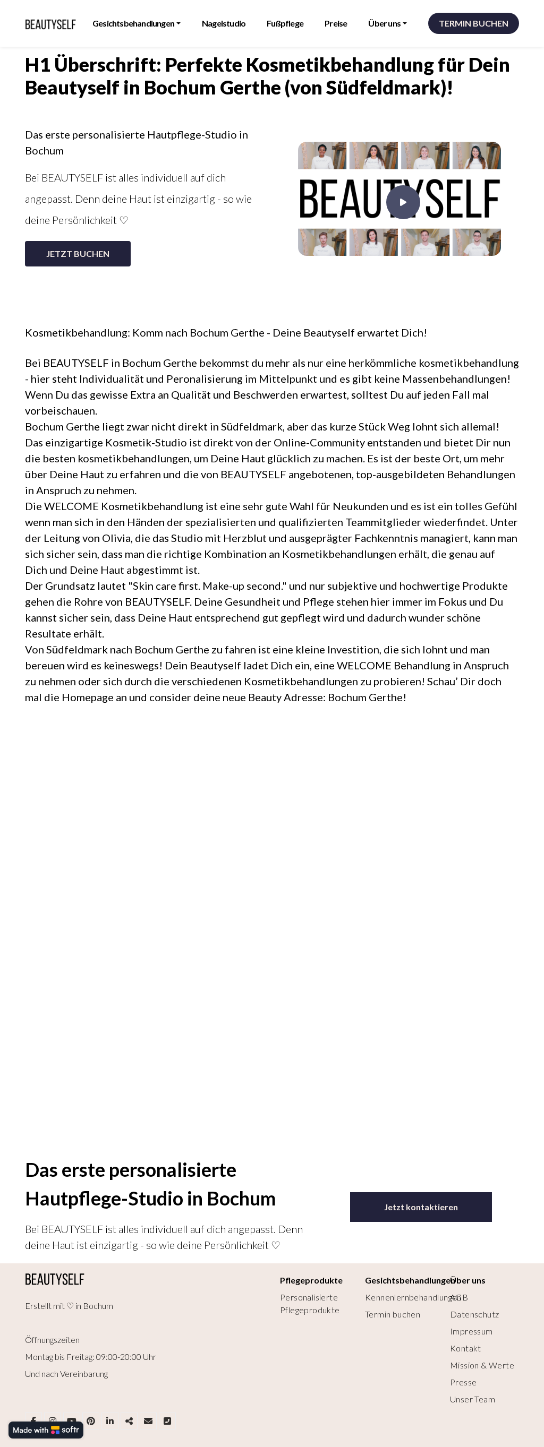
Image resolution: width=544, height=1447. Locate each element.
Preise (336, 23)
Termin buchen (392, 1314)
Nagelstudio (223, 23)
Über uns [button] (384, 23)
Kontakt (465, 1348)
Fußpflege (285, 23)
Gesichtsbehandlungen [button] (133, 23)
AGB (459, 1297)
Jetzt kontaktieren (421, 1207)
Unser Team (472, 1399)
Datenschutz (474, 1314)
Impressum (471, 1331)
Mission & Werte (482, 1365)
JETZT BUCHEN (77, 253)
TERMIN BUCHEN (473, 23)
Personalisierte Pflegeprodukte (310, 1303)
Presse (463, 1382)
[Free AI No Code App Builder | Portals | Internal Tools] (45, 1430)
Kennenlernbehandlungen (413, 1297)
